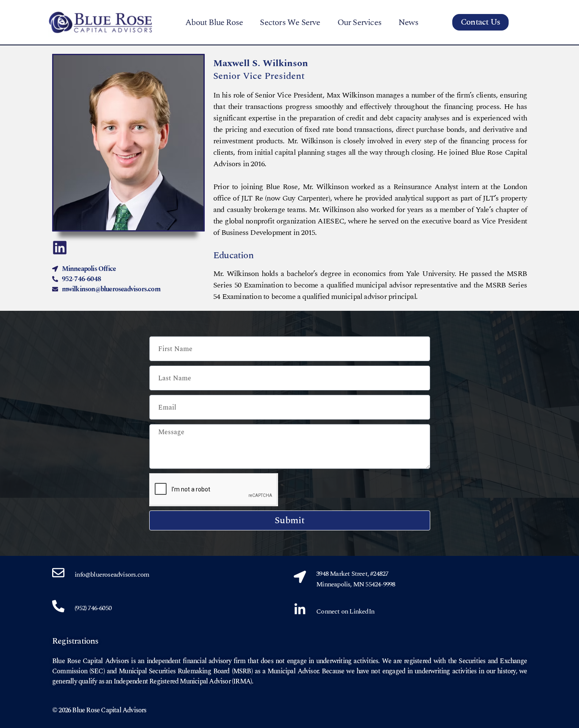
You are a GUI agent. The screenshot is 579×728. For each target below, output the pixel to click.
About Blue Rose (214, 22)
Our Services (359, 22)
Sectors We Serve (290, 22)
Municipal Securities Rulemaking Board (174, 671)
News (408, 22)
